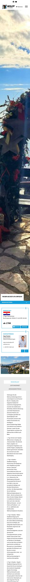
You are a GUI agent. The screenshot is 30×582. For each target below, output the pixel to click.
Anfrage (24, 326)
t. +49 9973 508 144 (8, 347)
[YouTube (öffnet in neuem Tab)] (16, 2)
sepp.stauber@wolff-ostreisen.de (8, 343)
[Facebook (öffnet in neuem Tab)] (14, 2)
